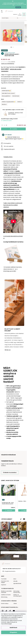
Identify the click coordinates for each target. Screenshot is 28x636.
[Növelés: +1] (6, 125)
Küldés (16, 556)
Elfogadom (13, 632)
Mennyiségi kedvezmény (16, 591)
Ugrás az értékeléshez (7, 63)
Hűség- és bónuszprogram (17, 595)
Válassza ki (9, 510)
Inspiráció (3, 584)
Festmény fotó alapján (5, 581)
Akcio (14, 579)
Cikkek (15, 603)
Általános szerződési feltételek (6, 591)
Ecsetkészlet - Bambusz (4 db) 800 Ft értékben (15, 113)
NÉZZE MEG (18, 7)
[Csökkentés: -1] (2, 125)
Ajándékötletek (17, 583)
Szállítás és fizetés (7, 120)
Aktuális (15, 581)
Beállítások (13, 627)
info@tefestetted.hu (10, 571)
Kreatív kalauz (4, 603)
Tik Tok (21, 519)
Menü (2, 12)
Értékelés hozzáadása (9, 472)
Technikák (3, 579)
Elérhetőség (4, 597)
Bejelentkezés (15, 14)
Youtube (24, 519)
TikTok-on (8, 350)
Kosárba (14, 129)
